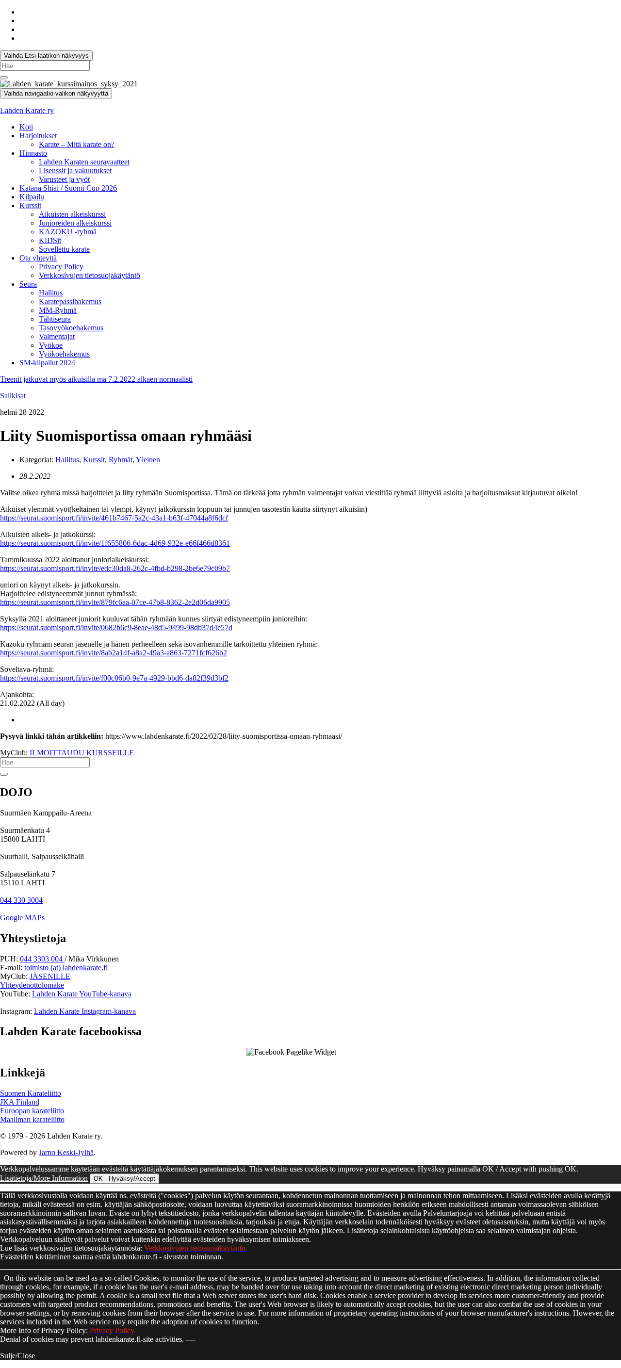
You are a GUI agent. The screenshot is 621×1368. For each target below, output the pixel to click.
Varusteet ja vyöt (64, 179)
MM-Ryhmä (58, 310)
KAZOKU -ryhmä (68, 232)
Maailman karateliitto (32, 1119)
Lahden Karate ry (27, 110)
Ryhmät (120, 460)
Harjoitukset (38, 135)
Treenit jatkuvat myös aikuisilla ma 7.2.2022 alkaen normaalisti (96, 379)
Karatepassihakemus (70, 301)
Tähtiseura (55, 319)
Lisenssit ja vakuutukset (75, 170)
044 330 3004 (21, 900)
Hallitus (51, 293)
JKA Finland (19, 1102)
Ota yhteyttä (38, 258)
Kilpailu (31, 197)
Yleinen (148, 460)
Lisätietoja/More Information (44, 1178)
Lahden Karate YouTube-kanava (81, 994)
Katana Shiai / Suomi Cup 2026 (68, 188)
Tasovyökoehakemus (71, 328)
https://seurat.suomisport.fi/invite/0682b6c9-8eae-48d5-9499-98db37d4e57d (116, 627)
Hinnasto (33, 153)
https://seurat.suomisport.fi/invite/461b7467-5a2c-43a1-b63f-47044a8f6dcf (114, 518)
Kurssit (30, 205)
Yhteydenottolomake (32, 985)
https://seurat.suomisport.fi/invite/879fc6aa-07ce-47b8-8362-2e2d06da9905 (115, 602)
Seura (28, 284)
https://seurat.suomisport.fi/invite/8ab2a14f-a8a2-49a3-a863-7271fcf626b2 (113, 653)
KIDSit (50, 240)
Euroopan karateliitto (32, 1111)
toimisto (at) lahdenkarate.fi (66, 967)
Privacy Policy (61, 266)
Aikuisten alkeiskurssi (72, 214)
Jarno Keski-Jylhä (66, 1152)
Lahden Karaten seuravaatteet (84, 162)
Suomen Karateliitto (30, 1093)
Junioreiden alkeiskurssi (75, 223)
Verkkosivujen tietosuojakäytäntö (89, 275)
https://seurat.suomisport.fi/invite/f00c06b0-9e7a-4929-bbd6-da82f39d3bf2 (114, 678)
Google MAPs (22, 917)
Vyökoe (51, 345)
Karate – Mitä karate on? (76, 144)
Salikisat (13, 395)
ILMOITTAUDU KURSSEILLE (82, 753)
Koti (26, 127)
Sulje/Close (17, 1356)
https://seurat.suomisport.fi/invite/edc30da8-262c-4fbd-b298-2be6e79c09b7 (115, 568)
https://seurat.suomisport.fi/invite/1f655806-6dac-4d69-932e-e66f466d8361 (115, 543)
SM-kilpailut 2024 (47, 362)
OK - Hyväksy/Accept (124, 1178)
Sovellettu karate (64, 249)
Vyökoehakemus (64, 354)
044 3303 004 (42, 959)
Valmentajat (57, 336)
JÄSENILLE (50, 976)
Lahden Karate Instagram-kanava (85, 1011)
